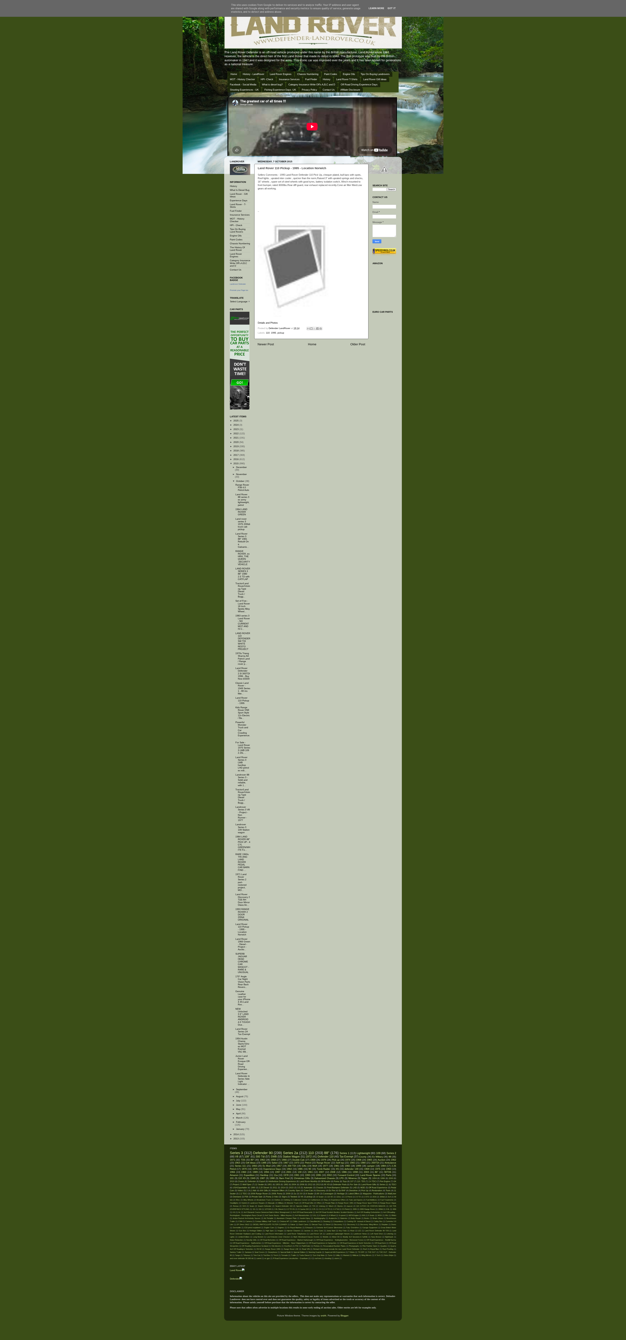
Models (325, 1237)
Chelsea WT (284, 1221)
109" (247, 1156)
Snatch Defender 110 (283, 1206)
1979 (323, 1160)
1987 (262, 1178)
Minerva (352, 1178)
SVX (244, 1206)
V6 (302, 1197)
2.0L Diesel (278, 1209)
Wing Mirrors (366, 1255)
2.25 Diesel (264, 1187)
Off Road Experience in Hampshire (322, 1243)
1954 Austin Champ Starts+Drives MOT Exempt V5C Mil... (242, 1045)
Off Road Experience (378, 1187)
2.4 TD (327, 1209)
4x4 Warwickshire (302, 1215)
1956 (254, 1166)
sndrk (323, 1315)
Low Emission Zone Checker (278, 1237)
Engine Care (269, 1228)
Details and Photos (268, 323)
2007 (321, 1172)
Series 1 (344, 1153)
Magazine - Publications (373, 1194)
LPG (341, 1178)
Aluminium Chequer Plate (287, 1218)
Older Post (357, 344)
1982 (347, 1166)
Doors (393, 1224)
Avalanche (333, 1218)
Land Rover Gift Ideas (375, 79)
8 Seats (371, 1215)
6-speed (342, 1215)
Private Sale (257, 1197)
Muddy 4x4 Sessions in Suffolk (355, 1237)
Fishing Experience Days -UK (280, 89)
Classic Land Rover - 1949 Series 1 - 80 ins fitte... (242, 688)
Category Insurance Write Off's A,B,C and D (311, 84)
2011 (275, 1187)
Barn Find (284, 1178)
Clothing (286, 1200)
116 (260, 1209)
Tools (388, 1190)
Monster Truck (293, 1203)
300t (394, 1209)
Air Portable (268, 1218)
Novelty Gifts (251, 1240)
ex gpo (267, 1258)
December (241, 467)
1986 (344, 1172)
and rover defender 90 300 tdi (241, 1258)
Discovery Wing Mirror (369, 1224)
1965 (352, 1163)
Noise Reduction (236, 1240)
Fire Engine (385, 1181)
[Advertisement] (315, 201)
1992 (286, 1184)
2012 (310, 1184)
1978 (286, 1175)
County (362, 1157)
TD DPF (361, 1252)
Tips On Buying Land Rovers (238, 230)
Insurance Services (289, 79)
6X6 (363, 1215)
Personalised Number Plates (334, 1246)
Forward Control (346, 1175)
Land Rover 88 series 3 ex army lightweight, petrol (242, 499)
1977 (325, 1166)
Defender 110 (325, 1156)
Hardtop (264, 1175)
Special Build (285, 1252)
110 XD (330, 1197)
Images (280, 1231)
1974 (347, 1160)
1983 (369, 1160)
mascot (349, 1206)
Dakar (292, 1224)
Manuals (271, 1203)
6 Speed (322, 1215)
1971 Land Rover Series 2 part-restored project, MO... (240, 882)
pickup (280, 333)
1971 (232, 1160)
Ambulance (390, 1163)
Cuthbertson (315, 1200)
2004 (294, 1184)
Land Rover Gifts (368, 1184)
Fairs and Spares (356, 1200)
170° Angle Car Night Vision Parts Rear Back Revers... (242, 981)
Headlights (234, 1203)
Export (262, 1181)
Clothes (277, 1200)
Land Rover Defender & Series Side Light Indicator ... (242, 1078)
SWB (274, 1156)
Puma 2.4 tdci (272, 1197)
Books (366, 1218)
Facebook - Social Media (243, 84)
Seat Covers (260, 1252)
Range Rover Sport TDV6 (367, 1203)
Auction (381, 1160)
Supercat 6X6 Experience (335, 1252)
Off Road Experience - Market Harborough (296, 1240)
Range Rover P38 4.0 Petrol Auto (242, 487)
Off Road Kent (380, 1243)
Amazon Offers (278, 1190)
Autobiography (319, 1218)
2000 (391, 1178)
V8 (236, 1156)
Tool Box (266, 1255)
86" (376, 1172)
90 (309, 1169)
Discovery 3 (352, 1224)
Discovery (320, 1190)
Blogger (344, 1315)
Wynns (340, 1206)
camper (371, 1166)
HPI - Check (236, 225)
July (238, 1100)
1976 (255, 1169)
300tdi (382, 1197)
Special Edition (299, 1252)
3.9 (301, 1194)
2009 (288, 1194)
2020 (236, 442)
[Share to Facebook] (317, 328)
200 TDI (292, 1166)
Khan (352, 1231)
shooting (327, 1258)
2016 (236, 459)
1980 (363, 1163)
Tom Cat (256, 1255)
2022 (236, 433)
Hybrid (244, 1203)
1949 (252, 1178)
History (326, 79)
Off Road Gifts (307, 1203)
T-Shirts (351, 1252)
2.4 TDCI (372, 1181)
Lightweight (363, 1153)
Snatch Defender (265, 1206)
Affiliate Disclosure (350, 89)
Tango (237, 1255)
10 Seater (320, 1197)
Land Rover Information (274, 1234)
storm (336, 1258)
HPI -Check (267, 79)
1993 (307, 1175)
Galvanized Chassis (324, 1178)
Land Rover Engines (280, 74)
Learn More (376, 8)
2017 (236, 455)
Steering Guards (314, 1252)
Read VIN (306, 1249)
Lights (232, 1237)
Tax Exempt (346, 1156)
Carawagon (328, 1194)
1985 (300, 1169)
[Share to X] (314, 328)
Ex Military (377, 1157)
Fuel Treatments (386, 1200)
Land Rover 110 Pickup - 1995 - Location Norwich (242, 929)
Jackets (307, 1231)
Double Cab (298, 1160)
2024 (236, 425)
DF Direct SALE (243, 1224)
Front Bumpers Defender (338, 1187)
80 (318, 1194)
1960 (243, 1172)
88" (326, 1153)
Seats (252, 1206)
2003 (366, 1172)
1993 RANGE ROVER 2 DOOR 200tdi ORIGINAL (242, 914)
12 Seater (259, 1184)
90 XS (326, 1184)
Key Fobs (343, 1231)
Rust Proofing (387, 1249)
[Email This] (308, 328)
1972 (309, 1156)
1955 (232, 1172)
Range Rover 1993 (272, 1249)
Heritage (341, 1194)
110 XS (242, 1178)
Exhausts (309, 1228)
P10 (296, 1246)
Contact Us (329, 89)
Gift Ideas (251, 1163)
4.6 (234, 1212)
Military (281, 1203)
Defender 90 (263, 1153)
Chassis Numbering (307, 74)
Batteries (343, 1218)
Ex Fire (332, 1190)
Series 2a (290, 1153)
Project (236, 1184)
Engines (281, 1228)
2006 (302, 1184)
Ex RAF (342, 1190)
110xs (338, 1197)
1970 (244, 1169)
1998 (355, 1172)
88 (390, 1157)
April (238, 1113)
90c (386, 1215)
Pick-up (336, 1160)
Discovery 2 (339, 1224)
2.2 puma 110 (303, 1209)
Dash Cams (303, 1224)
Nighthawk (389, 1237)
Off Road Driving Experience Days (359, 84)
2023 (236, 429)
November (241, 474)
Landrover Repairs (257, 1203)
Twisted (293, 1197)
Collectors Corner (300, 1200)
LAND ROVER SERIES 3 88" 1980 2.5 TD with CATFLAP (242, 573)
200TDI (375, 1163)
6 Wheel (332, 1215)
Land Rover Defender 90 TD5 (377, 1231)
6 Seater (309, 1194)
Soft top (340, 1163)
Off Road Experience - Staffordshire (247, 1243)
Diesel (328, 1224)
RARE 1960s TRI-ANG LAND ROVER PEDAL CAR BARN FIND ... (242, 862)
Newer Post (266, 344)
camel (258, 1258)
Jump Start (331, 1231)
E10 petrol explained (252, 1228)
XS (337, 1169)
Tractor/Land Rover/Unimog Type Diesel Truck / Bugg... (242, 590)
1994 (266, 1172)
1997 (277, 1172)
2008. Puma (276, 1194)
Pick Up (364, 1190)
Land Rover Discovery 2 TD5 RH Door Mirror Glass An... (242, 899)
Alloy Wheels (248, 1200)
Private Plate (330, 1203)
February (241, 1122)
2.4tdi (253, 1190)
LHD (355, 1187)
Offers (319, 1203)
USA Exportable (240, 1187)
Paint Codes (330, 74)
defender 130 (351, 1169)
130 (300, 1172)
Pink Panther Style (369, 1246)
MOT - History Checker (242, 79)
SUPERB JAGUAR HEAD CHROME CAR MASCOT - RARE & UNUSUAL (242, 963)
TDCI (394, 1184)
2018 (236, 450)
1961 (310, 1172)
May (238, 1109)
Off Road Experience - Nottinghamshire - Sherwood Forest (339, 1240)
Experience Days (238, 200)
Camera (249, 1221)
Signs (284, 1197)
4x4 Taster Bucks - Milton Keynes (278, 1215)
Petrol (308, 1163)
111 (254, 1209)
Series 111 (240, 1166)
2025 (236, 420)
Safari (275, 1163)
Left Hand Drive (376, 1234)
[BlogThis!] (311, 328)
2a (295, 1194)
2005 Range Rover (367, 1209)
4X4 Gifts (264, 1190)
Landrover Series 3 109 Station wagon (242, 828)
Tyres (330, 1255)
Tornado (284, 1255)
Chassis (319, 1187)
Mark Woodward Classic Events (306, 1237)
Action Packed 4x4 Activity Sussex (247, 1218)
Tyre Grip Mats (319, 1255)
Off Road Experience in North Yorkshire (355, 1243)
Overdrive (353, 1190)
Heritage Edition (255, 1231)
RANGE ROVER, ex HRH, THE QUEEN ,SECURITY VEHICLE (242, 558)
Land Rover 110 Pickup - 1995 (242, 700)
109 (378, 1153)
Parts (388, 1175)
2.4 (320, 1209)
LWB (263, 1163)
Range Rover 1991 (345, 1203)
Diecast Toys (317, 1224)
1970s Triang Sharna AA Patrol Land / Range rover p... (242, 658)
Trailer (293, 1255)
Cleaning (326, 1221)
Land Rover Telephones (296, 1234)
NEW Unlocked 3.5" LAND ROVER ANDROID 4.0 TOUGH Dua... (242, 1017)
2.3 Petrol (348, 1197)
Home (234, 74)
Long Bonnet (258, 1237)
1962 (262, 1160)
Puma (336, 1181)
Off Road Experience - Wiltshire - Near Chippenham (285, 1243)
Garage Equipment (369, 1228)
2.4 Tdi (336, 1209)
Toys (345, 1181)
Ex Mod (267, 1166)
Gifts (304, 1166)
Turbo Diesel (304, 1255)
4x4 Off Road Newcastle (302, 1212)
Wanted (346, 1255)
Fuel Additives (371, 1200)
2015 (236, 463)
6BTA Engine (354, 1215)
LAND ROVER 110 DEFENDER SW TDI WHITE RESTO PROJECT (242, 641)
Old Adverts (276, 1246)
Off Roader (325, 1181)
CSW (240, 1221)
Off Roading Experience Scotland (255, 1246)
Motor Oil (335, 1237)
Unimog (322, 1206)
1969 (312, 1160)
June (239, 1105)
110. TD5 (361, 1181)
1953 (278, 1184)
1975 (377, 1169)
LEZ (359, 1231)
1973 (296, 1163)
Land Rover (236, 1270)
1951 (269, 1184)
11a (276, 1175)
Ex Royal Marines (295, 1228)
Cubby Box (378, 1221)
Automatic (308, 1187)
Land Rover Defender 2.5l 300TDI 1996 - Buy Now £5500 (242, 673)
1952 (393, 1160)
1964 (289, 1169)
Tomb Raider (323, 1169)
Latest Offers (353, 1194)
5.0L (314, 1215)
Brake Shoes (378, 1218)
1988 (272, 1178)
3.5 (298, 1187)
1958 (273, 1160)
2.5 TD (358, 1197)
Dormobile (237, 1228)
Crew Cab (308, 1190)
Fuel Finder (311, 79)
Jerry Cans (318, 1231)
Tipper (364, 1178)
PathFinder (306, 1246)
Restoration (377, 1190)
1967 (286, 1163)
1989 (255, 1172)
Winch (331, 1206)
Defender (252, 1181)
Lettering (389, 1234)
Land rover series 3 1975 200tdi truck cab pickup (242, 524)
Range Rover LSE (291, 1249)
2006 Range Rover (259, 1194)
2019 (236, 446)
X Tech (377, 1255)
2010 (232, 1181)
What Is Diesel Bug (239, 190)
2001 (288, 1172)
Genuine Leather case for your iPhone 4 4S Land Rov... (242, 998)
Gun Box (242, 1231)
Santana (248, 1252)
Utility (338, 1255)
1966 (284, 1160)
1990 (253, 1187)
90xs (238, 1200)
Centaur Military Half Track (265, 1221)
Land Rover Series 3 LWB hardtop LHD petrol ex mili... (242, 764)
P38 (246, 1197)
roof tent (318, 1258)
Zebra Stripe (388, 1255)
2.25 (313, 1209)
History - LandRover (253, 74)
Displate (384, 1224)
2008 (332, 1172)
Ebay (326, 1200)
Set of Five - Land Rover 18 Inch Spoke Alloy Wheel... (242, 606)
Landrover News (360, 1234)
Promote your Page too (239, 290)
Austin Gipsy (305, 1218)
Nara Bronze (376, 1237)
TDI (313, 1206)
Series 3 (236, 1153)
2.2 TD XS (290, 1209)
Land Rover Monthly (308, 1181)
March (239, 1118)
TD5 (243, 1160)
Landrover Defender (238, 284)
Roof (365, 1249)
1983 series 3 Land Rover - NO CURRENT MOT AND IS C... (242, 622)
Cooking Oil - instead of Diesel (358, 1221)
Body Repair (356, 1218)
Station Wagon (291, 1156)
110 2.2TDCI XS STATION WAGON (370, 1206)
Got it (392, 8)
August (240, 1096)
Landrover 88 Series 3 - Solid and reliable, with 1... (242, 780)
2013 (236, 1138)
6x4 (389, 1197)
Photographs (354, 1246)
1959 (366, 1169)
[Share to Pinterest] (320, 328)
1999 (358, 1166)
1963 (237, 1163)
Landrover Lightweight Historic (338, 1234)
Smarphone (272, 1252)
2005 (355, 1209)
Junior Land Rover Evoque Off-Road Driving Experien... (242, 1062)
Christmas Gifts (302, 1178)
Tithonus (246, 1255)
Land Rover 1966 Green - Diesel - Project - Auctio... (242, 944)
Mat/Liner (392, 1194)
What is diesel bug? (272, 84)
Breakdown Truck (264, 1200)
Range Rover (323, 1163)
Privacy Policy (309, 89)
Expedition (249, 1175)
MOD (362, 1187)
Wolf (314, 1166)
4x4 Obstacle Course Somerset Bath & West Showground (267, 1212)
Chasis (241, 1181)
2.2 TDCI (243, 1194)
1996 (382, 1178)
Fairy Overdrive (352, 1228)
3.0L (387, 1209)
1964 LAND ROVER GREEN (241, 512)
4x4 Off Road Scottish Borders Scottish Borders (335, 1212)
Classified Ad (315, 1221)
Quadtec (383, 1246)
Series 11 (384, 1184)
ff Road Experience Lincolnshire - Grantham (290, 1258)
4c (239, 1212)
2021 (236, 438)
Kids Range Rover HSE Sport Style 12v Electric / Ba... (242, 712)
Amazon (234, 1175)
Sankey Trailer (235, 1252)
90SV (380, 1215)
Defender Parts (339, 1184)
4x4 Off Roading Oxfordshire (368, 1212)
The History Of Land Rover (237, 248)
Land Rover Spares (370, 1175)
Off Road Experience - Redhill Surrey (381, 1240)
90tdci (393, 1215)
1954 (374, 1178)
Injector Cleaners (293, 1231)
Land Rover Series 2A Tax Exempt (242, 1031)
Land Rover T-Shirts (347, 79)
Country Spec (294, 1190)
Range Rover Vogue (388, 1203)
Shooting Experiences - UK (244, 89)
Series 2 (391, 1153)
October (240, 481)
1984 (383, 1166)
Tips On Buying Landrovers (375, 74)
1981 (336, 1166)
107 (352, 1181)
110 (268, 333)
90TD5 (387, 1172)
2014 (236, 1134)
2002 (329, 1175)
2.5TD (366, 1197)
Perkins (317, 1246)
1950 (388, 1169)
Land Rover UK (316, 1234)
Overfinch (288, 1246)
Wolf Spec (247, 1184)
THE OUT (372, 1252)
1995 (273, 333)
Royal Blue (374, 1249)
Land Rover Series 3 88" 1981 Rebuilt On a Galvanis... (242, 540)
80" (252, 1160)
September (241, 1089)
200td (380, 1209)
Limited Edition (244, 1237)
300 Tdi (260, 1156)
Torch (275, 1255)
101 (232, 1178)
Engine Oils (349, 74)
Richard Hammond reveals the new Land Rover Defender (336, 1249)
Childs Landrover (299, 1221)
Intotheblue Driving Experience (282, 1181)
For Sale (354, 1184)
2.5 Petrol (345, 1209)
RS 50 (259, 1249)
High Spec (270, 1231)
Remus (236, 1206)
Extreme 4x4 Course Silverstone (329, 1228)
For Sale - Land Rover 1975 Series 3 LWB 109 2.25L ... (242, 747)
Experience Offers (338, 1200)
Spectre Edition (302, 1206)
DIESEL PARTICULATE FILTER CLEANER (270, 1224)
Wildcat (355, 1255)
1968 (358, 1160)
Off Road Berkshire (268, 1240)
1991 (296, 1175)
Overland (237, 1197)
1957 (279, 1166)
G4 (395, 1181)
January (240, 1129)
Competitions (338, 1221)
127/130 (268, 1209)
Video (240, 1190)
